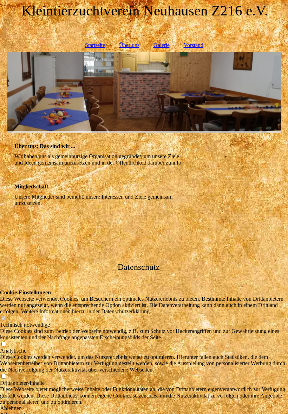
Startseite (95, 45)
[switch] (3, 318)
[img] (144, 92)
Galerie (161, 45)
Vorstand (193, 45)
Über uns (129, 45)
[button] (144, 408)
